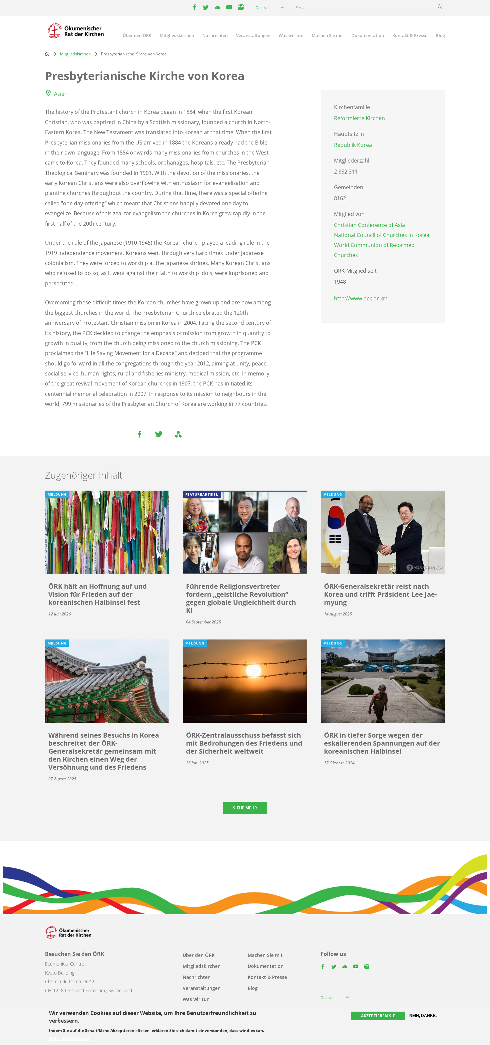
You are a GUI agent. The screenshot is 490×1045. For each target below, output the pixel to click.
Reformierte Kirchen (359, 118)
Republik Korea (353, 145)
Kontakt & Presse (409, 35)
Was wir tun (291, 35)
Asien (61, 93)
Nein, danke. (423, 1015)
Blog (440, 35)
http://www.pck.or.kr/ (360, 298)
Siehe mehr (245, 808)
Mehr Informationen (69, 1039)
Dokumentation (367, 35)
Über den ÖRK (137, 35)
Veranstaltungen (253, 35)
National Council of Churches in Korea (381, 235)
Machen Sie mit (327, 35)
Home (47, 53)
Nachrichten (215, 35)
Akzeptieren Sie (378, 1016)
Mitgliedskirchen (177, 35)
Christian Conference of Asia (369, 225)
